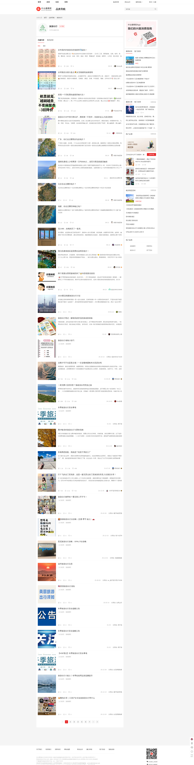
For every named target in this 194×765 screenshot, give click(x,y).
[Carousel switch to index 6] (144, 150)
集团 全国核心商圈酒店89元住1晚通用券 (145, 59)
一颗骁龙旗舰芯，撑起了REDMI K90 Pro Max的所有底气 (145, 160)
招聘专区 (58, 749)
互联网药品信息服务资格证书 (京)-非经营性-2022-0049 (77, 759)
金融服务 (133, 246)
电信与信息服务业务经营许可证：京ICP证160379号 (68, 757)
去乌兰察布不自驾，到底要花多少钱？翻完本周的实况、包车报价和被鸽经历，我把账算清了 (155, 124)
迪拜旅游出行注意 (65, 564)
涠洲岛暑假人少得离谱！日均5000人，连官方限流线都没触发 (83, 162)
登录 (150, 2)
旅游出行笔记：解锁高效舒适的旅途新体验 (75, 318)
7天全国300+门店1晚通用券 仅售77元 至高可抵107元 (143, 86)
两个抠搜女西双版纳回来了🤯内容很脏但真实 (76, 273)
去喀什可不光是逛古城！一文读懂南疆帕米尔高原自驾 (80, 363)
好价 (48, 2)
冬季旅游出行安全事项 (67, 407)
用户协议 (102, 749)
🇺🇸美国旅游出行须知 (66, 586)
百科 (66, 2)
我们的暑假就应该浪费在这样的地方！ (73, 251)
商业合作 (127, 2)
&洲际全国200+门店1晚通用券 (135, 82)
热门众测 (129, 134)
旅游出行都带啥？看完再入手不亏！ (72, 497)
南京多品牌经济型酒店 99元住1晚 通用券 (139, 67)
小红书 (62, 344)
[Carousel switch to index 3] (140, 150)
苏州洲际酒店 (130, 216)
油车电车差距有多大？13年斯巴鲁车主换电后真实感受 (145, 179)
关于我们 (39, 749)
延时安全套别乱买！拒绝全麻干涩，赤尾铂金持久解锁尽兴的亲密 (145, 170)
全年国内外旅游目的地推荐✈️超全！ (73, 50)
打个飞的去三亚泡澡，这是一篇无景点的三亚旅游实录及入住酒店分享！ (87, 474)
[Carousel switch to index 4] (141, 150)
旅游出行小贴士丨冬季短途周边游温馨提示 (75, 676)
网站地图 (67, 749)
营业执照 (95, 759)
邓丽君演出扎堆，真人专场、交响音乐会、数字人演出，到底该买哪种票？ (149, 116)
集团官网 (116, 2)
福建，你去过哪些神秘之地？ (70, 206)
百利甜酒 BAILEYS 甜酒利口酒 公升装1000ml (140, 228)
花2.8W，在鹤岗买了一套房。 (70, 229)
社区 (57, 2)
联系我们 (48, 749)
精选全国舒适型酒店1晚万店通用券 (137, 71)
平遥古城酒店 (130, 224)
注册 (154, 2)
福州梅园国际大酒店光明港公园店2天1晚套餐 (140, 94)
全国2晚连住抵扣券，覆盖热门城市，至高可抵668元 (142, 90)
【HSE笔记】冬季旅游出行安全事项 (72, 653)
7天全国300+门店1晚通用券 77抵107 (137, 79)
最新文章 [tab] (129, 102)
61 (138, 184)
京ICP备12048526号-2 (89, 757)
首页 (45, 17)
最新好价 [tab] (129, 51)
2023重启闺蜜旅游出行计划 (69, 296)
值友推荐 (68, 344)
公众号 (62, 411)
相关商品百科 (131, 190)
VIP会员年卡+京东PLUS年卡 (135, 232)
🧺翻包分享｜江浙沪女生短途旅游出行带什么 (76, 698)
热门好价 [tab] (137, 51)
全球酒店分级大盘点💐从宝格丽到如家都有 (75, 72)
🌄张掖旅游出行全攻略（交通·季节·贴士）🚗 (76, 519)
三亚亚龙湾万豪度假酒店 (133, 205)
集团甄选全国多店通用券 (133, 75)
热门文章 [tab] (137, 102)
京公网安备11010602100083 (44, 757)
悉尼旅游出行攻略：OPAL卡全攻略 (72, 542)
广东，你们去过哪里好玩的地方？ (71, 139)
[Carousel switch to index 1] (137, 150)
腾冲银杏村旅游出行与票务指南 (70, 430)
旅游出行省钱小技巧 (66, 340)
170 (138, 165)
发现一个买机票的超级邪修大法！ (71, 95)
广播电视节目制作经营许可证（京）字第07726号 (49, 761)
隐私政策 (111, 749)
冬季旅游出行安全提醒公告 (69, 609)
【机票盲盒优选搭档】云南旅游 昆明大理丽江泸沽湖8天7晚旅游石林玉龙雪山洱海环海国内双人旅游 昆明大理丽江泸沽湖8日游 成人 (145, 197)
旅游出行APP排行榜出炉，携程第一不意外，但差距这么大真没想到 (85, 117)
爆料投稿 (138, 2)
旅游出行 (59, 17)
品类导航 (60, 9)
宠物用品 (149, 246)
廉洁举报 (89, 749)
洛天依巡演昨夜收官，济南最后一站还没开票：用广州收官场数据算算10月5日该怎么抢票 (145, 108)
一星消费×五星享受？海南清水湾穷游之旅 (75, 385)
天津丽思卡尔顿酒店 (132, 213)
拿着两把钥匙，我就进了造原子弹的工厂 (74, 452)
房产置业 (149, 250)
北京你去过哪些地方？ (67, 184)
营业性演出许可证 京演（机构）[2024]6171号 (48, 759)
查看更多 (153, 102)
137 (138, 174)
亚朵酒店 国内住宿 (132, 220)
